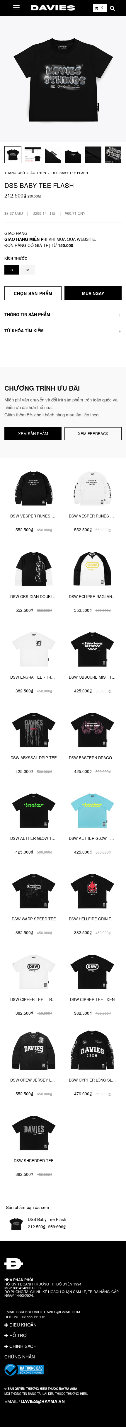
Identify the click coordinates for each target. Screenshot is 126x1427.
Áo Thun (38, 172)
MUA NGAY (93, 293)
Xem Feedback (93, 433)
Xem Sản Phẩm (33, 433)
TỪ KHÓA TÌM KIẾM (24, 330)
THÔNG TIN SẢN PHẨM (27, 314)
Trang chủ (14, 172)
